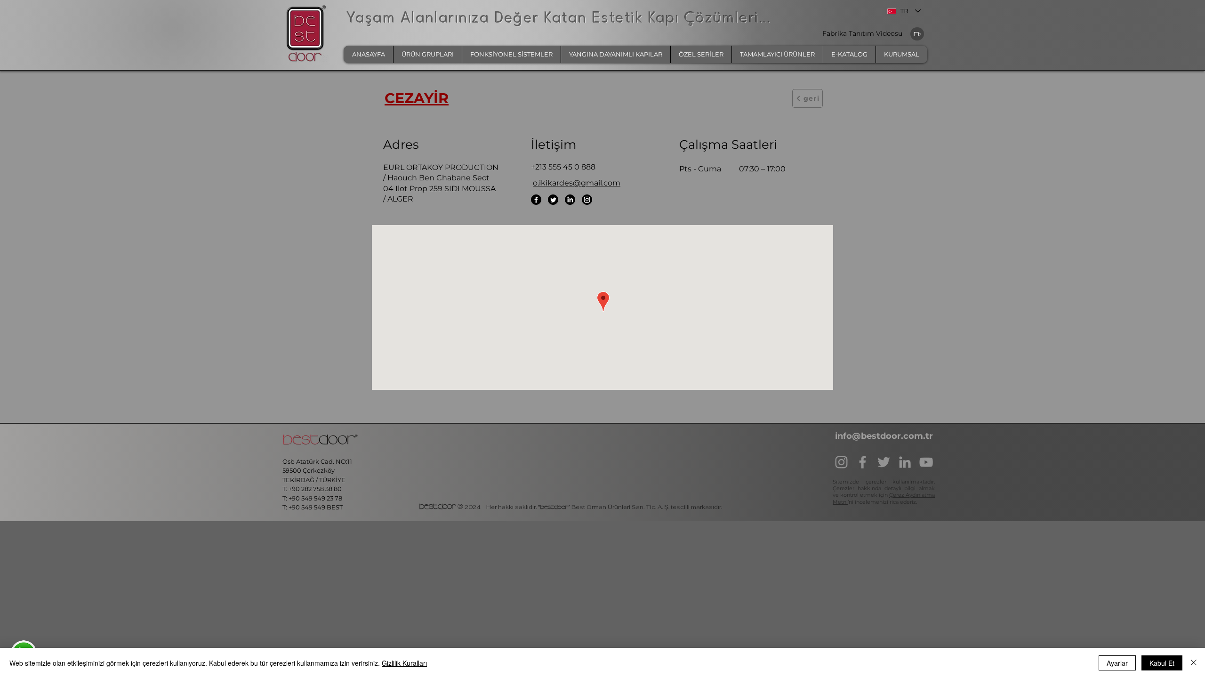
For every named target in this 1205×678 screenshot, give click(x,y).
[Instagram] (587, 199)
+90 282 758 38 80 (316, 488)
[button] (427, 54)
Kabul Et (1161, 663)
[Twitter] (553, 199)
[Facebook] (536, 199)
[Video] (917, 33)
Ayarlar (1117, 663)
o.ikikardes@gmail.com (576, 182)
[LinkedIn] (570, 199)
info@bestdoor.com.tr (884, 436)
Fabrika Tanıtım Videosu (863, 33)
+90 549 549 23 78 (315, 498)
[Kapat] (1193, 662)
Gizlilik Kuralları (404, 663)
